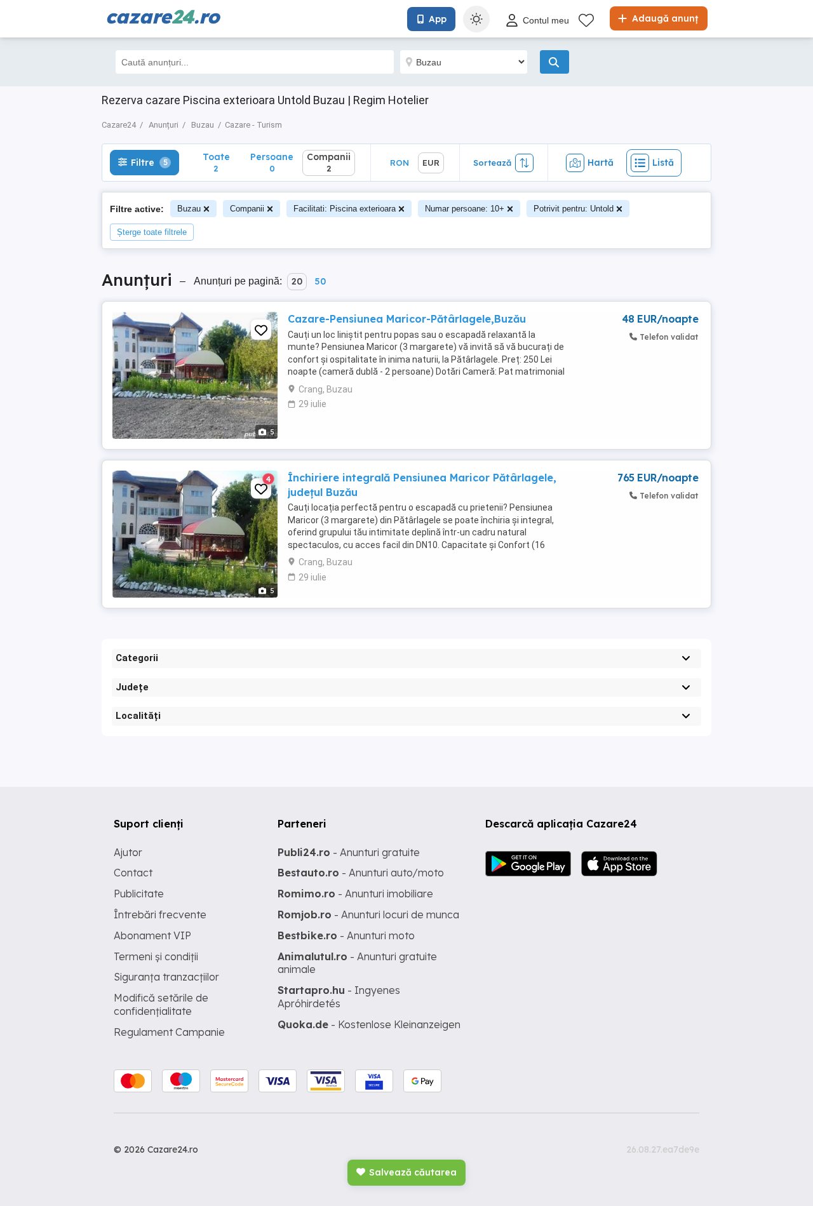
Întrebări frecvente (160, 914)
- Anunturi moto (346, 935)
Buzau (189, 208)
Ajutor (128, 852)
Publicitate (139, 893)
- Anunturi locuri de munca (368, 914)
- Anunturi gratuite (349, 852)
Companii (247, 208)
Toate (216, 162)
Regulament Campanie (169, 1032)
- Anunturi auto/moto (361, 872)
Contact (133, 872)
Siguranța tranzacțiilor (166, 976)
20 (297, 281)
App (438, 19)
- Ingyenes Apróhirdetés (339, 997)
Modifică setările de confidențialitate (161, 1004)
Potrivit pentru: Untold (574, 208)
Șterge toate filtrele (152, 232)
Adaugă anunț (663, 18)
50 (320, 281)
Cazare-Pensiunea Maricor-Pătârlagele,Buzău (407, 318)
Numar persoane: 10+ (464, 208)
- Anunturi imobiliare (355, 893)
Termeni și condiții (156, 956)
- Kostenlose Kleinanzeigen (369, 1024)
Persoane (271, 162)
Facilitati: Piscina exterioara (344, 208)
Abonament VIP (152, 935)
